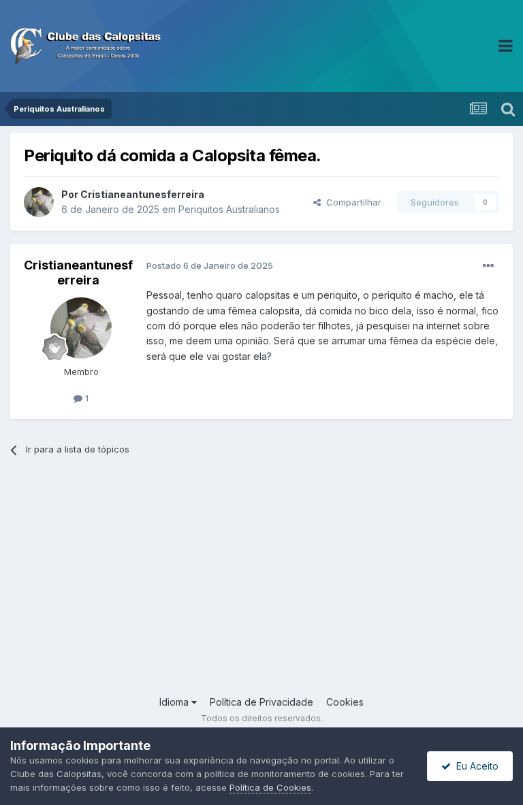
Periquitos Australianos (229, 209)
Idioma (175, 702)
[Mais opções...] (488, 266)
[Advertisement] (261, 586)
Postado (209, 265)
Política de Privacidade (261, 702)
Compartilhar (351, 202)
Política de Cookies (270, 787)
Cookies (345, 702)
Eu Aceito (474, 766)
